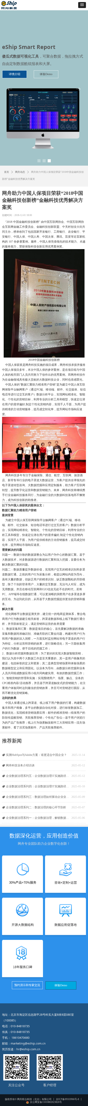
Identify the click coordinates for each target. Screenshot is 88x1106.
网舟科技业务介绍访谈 (20, 765)
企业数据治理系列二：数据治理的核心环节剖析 (36, 807)
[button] (82, 5)
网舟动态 (20, 172)
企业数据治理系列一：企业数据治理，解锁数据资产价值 (37, 817)
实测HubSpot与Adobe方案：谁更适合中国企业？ (36, 754)
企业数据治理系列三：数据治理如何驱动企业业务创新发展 (37, 796)
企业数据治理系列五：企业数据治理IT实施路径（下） (37, 775)
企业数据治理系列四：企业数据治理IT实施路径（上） (37, 786)
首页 (6, 172)
